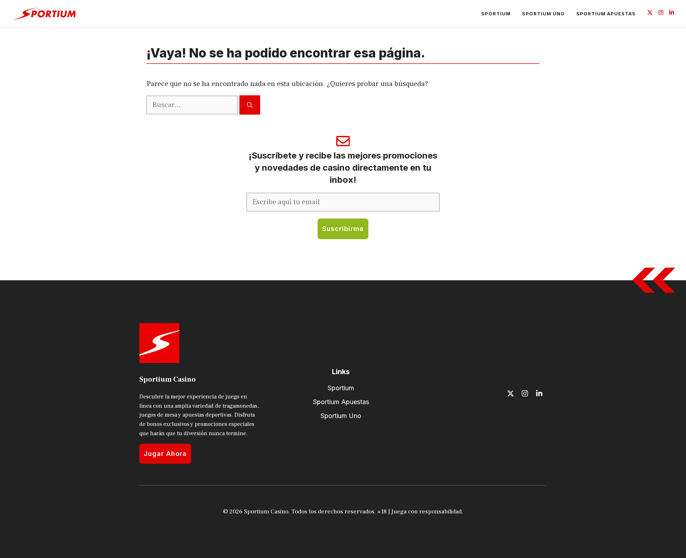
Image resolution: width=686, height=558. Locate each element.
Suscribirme (343, 228)
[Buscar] (249, 105)
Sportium (496, 13)
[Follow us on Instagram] (661, 13)
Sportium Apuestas (606, 13)
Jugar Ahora (165, 453)
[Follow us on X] (650, 13)
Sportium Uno (543, 13)
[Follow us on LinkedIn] (672, 13)
